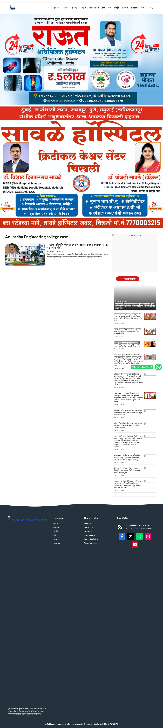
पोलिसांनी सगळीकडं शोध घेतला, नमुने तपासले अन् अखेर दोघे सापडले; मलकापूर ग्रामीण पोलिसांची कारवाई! (128, 425)
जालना (65, 7)
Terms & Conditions (92, 543)
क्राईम (116, 7)
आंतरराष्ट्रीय (94, 7)
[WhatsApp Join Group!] (158, 366)
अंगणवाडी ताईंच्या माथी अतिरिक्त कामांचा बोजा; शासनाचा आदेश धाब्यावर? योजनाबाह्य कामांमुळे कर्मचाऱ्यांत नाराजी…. (128, 412)
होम (50, 7)
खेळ (109, 7)
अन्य (142, 7)
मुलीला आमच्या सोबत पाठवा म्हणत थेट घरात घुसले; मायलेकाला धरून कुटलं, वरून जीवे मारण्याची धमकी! (127, 331)
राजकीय (125, 7)
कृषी (103, 7)
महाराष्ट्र (74, 7)
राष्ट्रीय (83, 7)
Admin (52, 251)
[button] (151, 8)
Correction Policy (91, 539)
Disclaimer (88, 531)
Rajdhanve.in (98, 724)
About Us (88, 523)
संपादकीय (134, 7)
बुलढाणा (57, 7)
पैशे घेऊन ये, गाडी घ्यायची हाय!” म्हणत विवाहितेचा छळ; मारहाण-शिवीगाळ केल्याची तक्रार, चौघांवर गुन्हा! (127, 470)
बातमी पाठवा (57, 543)
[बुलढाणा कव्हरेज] (13, 8)
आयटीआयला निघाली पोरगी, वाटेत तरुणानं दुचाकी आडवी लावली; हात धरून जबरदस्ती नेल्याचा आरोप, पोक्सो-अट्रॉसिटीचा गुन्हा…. (127, 344)
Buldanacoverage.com (56, 724)
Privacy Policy (89, 535)
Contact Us (88, 527)
